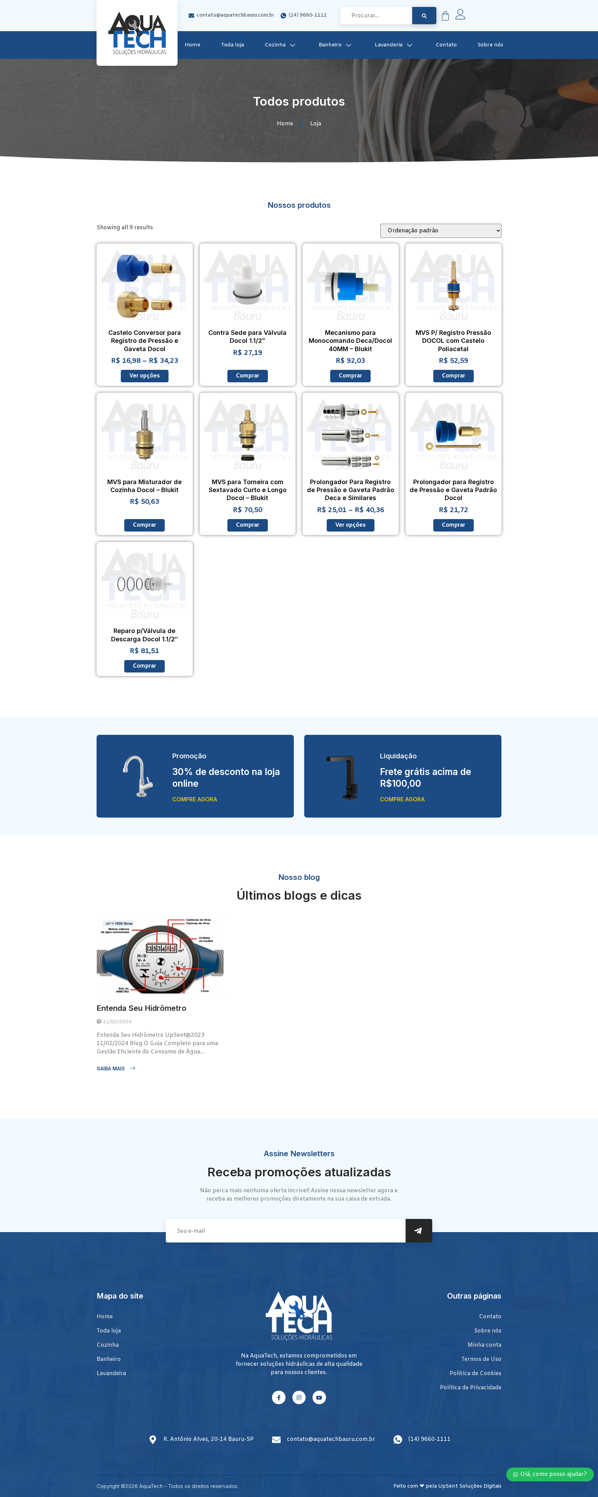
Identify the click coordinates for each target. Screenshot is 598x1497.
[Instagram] (299, 1397)
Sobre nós (490, 45)
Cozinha (275, 45)
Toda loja (232, 45)
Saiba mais (111, 1068)
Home (192, 45)
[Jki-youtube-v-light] (319, 1397)
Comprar (247, 376)
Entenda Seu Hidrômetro (142, 1008)
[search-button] (424, 15)
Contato (446, 45)
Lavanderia (388, 45)
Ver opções (144, 376)
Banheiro (330, 45)
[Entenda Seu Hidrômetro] (161, 955)
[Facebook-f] (278, 1397)
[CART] (445, 16)
